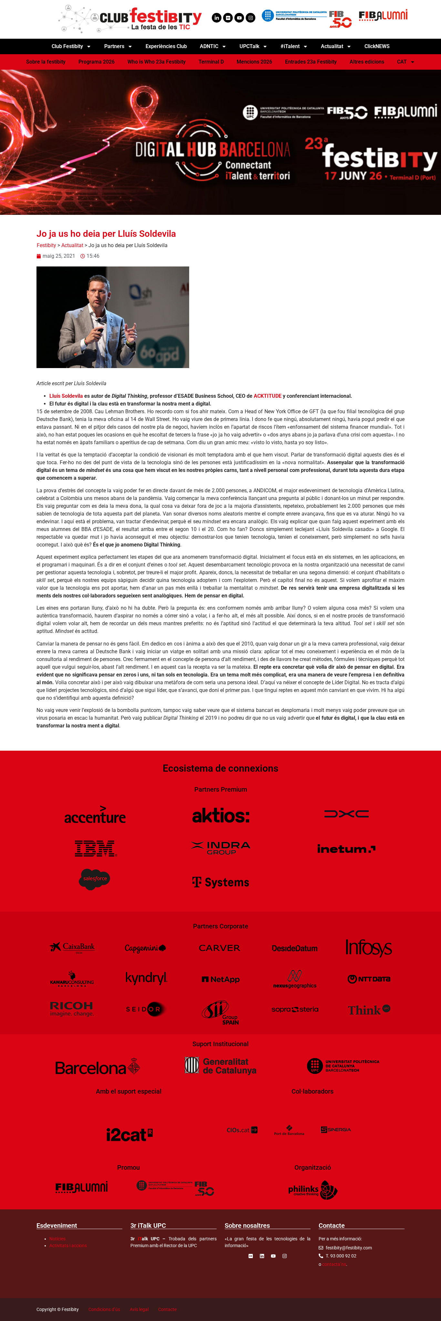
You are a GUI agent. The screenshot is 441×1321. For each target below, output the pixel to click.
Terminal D (211, 62)
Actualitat (72, 245)
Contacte (167, 1309)
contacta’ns (334, 1264)
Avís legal (139, 1309)
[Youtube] (239, 18)
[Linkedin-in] (216, 18)
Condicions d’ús (104, 1309)
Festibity (46, 245)
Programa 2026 (96, 62)
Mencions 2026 (254, 62)
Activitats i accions (68, 1245)
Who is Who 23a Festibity (157, 62)
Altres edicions (367, 62)
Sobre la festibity (46, 62)
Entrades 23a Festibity (311, 62)
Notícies (57, 1238)
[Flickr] (228, 18)
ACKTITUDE (268, 396)
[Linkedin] (262, 1256)
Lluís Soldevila (66, 396)
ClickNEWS (377, 46)
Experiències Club (166, 46)
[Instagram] (250, 18)
